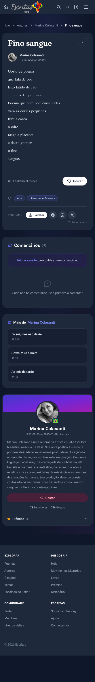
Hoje (54, 563)
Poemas (9, 563)
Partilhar (39, 215)
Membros (10, 618)
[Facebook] (53, 215)
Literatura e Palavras (42, 198)
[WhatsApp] (62, 215)
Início (6, 25)
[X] (72, 215)
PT (67, 7)
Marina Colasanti (46, 25)
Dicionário (58, 592)
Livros (55, 577)
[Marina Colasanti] (12, 57)
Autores (22, 25)
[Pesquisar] (59, 7)
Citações (10, 577)
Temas (8, 584)
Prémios (56, 584)
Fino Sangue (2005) (34, 60)
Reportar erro (79, 222)
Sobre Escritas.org (63, 611)
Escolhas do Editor (17, 592)
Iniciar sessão (27, 260)
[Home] (6, 7)
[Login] (76, 7)
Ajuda (55, 618)
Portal (8, 611)
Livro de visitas (14, 625)
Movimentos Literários (66, 570)
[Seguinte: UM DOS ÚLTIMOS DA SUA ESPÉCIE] (82, 41)
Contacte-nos (60, 625)
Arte (19, 198)
